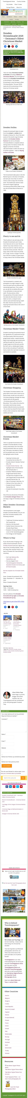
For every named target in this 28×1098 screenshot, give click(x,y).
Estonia (7, 1015)
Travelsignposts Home (9, 1)
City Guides (9, 4)
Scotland (7, 1042)
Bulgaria (7, 1001)
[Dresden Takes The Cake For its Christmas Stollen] (7, 617)
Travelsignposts (9, 959)
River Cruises (18, 4)
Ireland (7, 1028)
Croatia (7, 1004)
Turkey (7, 1050)
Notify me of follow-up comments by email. (13, 756)
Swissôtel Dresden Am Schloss (14, 565)
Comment (5, 719)
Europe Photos (10, 7)
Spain (6, 1045)
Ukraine (7, 1053)
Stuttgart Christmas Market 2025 (10, 813)
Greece (7, 1026)
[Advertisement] (14, 116)
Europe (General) (9, 1017)
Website (4, 748)
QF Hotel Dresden (11, 567)
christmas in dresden (13, 649)
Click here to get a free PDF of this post (13, 602)
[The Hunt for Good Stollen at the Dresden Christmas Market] (17, 617)
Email (4, 741)
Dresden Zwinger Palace (13, 497)
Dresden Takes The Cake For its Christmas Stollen (7, 622)
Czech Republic (9, 1006)
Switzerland (8, 1048)
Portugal (7, 1039)
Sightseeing (10, 648)
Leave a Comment (14, 43)
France (7, 1023)
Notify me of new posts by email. (10, 762)
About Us (19, 7)
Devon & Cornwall (10, 1009)
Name (4, 734)
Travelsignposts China (16, 963)
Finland (7, 1020)
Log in (23, 1095)
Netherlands (8, 1034)
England (7, 1012)
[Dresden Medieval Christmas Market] (7, 634)
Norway (7, 1037)
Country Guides (21, 1)
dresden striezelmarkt (15, 650)
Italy (6, 1031)
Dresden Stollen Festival (12, 466)
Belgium (7, 998)
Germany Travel (14, 12)
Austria (7, 995)
